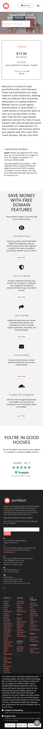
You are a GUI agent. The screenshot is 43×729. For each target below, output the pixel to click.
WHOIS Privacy (6, 649)
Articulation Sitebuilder (7, 631)
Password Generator (20, 625)
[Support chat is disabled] (37, 723)
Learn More (21, 257)
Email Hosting (8, 646)
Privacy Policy (7, 707)
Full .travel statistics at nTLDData (17, 163)
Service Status (21, 636)
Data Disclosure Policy (33, 621)
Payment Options (20, 608)
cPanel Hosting (6, 639)
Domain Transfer (6, 669)
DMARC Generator (20, 629)
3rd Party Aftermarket (8, 622)
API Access (7, 672)
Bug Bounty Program (34, 626)
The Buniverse (34, 652)
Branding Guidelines (33, 612)
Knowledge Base (9, 552)
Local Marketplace (8, 610)
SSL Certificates (7, 657)
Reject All (21, 725)
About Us (33, 603)
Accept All (10, 725)
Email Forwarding (7, 661)
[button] (4, 588)
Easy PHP (7, 644)
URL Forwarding (7, 665)
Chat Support (8, 577)
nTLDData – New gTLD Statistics (20, 649)
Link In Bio (7, 628)
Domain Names (6, 602)
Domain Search (19, 619)
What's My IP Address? (21, 633)
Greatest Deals (6, 606)
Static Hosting (8, 642)
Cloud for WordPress (7, 635)
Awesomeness (35, 630)
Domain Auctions (6, 614)
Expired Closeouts (7, 618)
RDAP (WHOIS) (21, 622)
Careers (32, 609)
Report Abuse (21, 611)
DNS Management (8, 653)
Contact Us (20, 601)
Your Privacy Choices (34, 638)
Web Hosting (8, 625)
